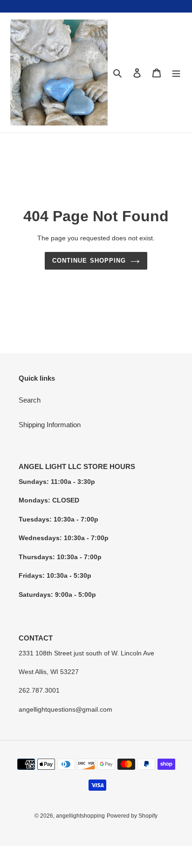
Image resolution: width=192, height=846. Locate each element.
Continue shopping (89, 260)
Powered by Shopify (132, 816)
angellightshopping (80, 816)
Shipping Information (50, 425)
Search (30, 400)
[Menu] (176, 73)
